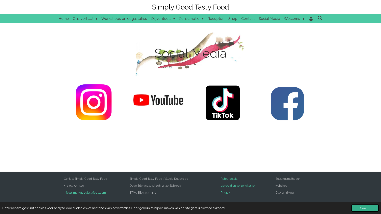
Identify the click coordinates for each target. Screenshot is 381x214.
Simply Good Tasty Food (190, 7)
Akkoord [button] (365, 208)
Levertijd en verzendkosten (238, 185)
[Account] (310, 18)
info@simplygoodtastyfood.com (85, 192)
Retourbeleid (229, 178)
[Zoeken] (319, 18)
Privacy (225, 192)
